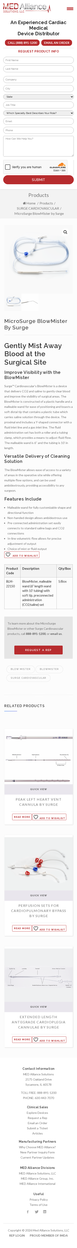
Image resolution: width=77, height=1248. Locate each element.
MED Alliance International (37, 1183)
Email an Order (56, 43)
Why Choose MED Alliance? (37, 1147)
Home (31, 203)
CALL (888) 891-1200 (22, 43)
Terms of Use (38, 1205)
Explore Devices (37, 1112)
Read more (22, 817)
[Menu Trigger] (70, 8)
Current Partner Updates (37, 1157)
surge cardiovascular (28, 678)
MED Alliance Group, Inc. (37, 1178)
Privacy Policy (39, 1199)
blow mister (21, 669)
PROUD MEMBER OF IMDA (49, 1235)
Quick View (38, 789)
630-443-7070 (44, 1098)
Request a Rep (37, 1118)
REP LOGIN (17, 1235)
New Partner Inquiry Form (37, 1152)
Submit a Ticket (37, 1128)
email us (56, 634)
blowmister (49, 669)
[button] (65, 232)
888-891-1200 (36, 634)
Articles (37, 1133)
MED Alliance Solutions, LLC (37, 1173)
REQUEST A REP (38, 650)
